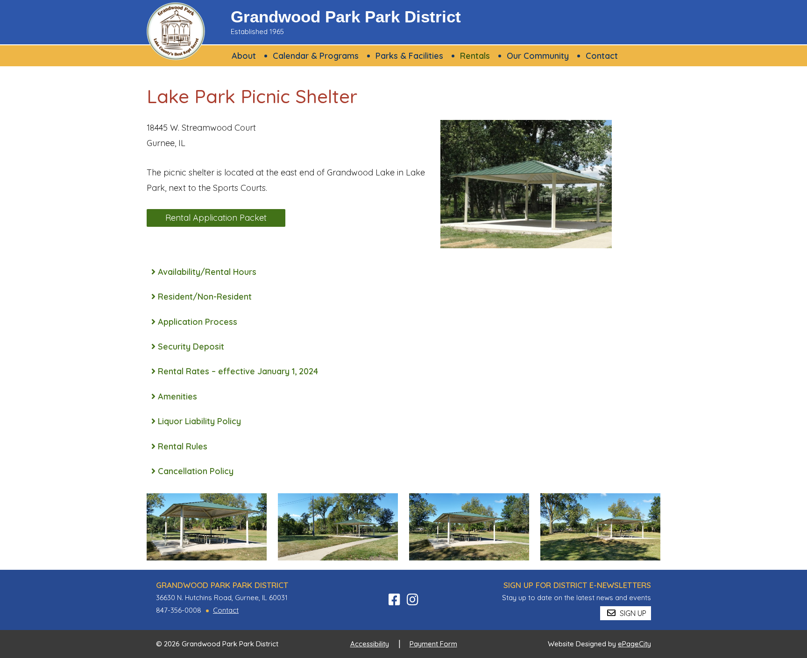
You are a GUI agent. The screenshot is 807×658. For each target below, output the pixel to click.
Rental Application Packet (216, 217)
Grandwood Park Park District (346, 16)
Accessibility (369, 643)
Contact (226, 610)
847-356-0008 (178, 610)
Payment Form (433, 643)
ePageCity (634, 643)
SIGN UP (632, 613)
